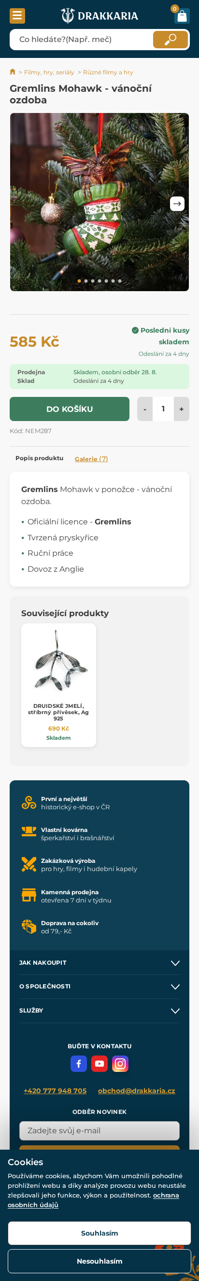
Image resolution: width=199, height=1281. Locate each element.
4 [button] (99, 281)
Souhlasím (99, 1233)
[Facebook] (79, 1064)
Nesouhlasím (100, 1261)
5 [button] (106, 281)
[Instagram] (120, 1064)
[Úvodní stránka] (13, 72)
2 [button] (86, 281)
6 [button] (113, 281)
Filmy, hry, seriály (49, 72)
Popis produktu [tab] (39, 458)
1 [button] (79, 281)
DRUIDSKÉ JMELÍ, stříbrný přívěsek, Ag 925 (58, 712)
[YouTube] (99, 1064)
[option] (99, 204)
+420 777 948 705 (55, 1090)
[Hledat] (170, 39)
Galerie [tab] (91, 458)
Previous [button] (21, 204)
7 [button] (120, 281)
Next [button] (177, 204)
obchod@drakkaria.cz (136, 1090)
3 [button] (93, 281)
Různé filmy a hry (108, 72)
